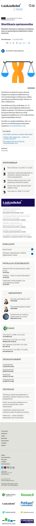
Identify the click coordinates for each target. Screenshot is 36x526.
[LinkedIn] (20, 43)
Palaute (3, 455)
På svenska (4, 459)
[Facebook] (10, 43)
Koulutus (3, 445)
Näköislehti (4, 438)
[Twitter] (17, 43)
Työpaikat (3, 443)
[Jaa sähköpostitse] (24, 43)
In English (3, 462)
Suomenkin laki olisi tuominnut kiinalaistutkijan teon (13, 142)
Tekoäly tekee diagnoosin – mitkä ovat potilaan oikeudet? (16, 138)
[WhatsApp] (13, 43)
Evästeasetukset (5, 464)
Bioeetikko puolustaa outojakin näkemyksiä (18, 134)
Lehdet (3, 436)
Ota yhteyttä (4, 431)
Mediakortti (4, 433)
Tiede (3, 18)
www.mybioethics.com (17, 126)
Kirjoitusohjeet (5, 440)
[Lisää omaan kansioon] (7, 43)
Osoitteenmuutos (5, 457)
